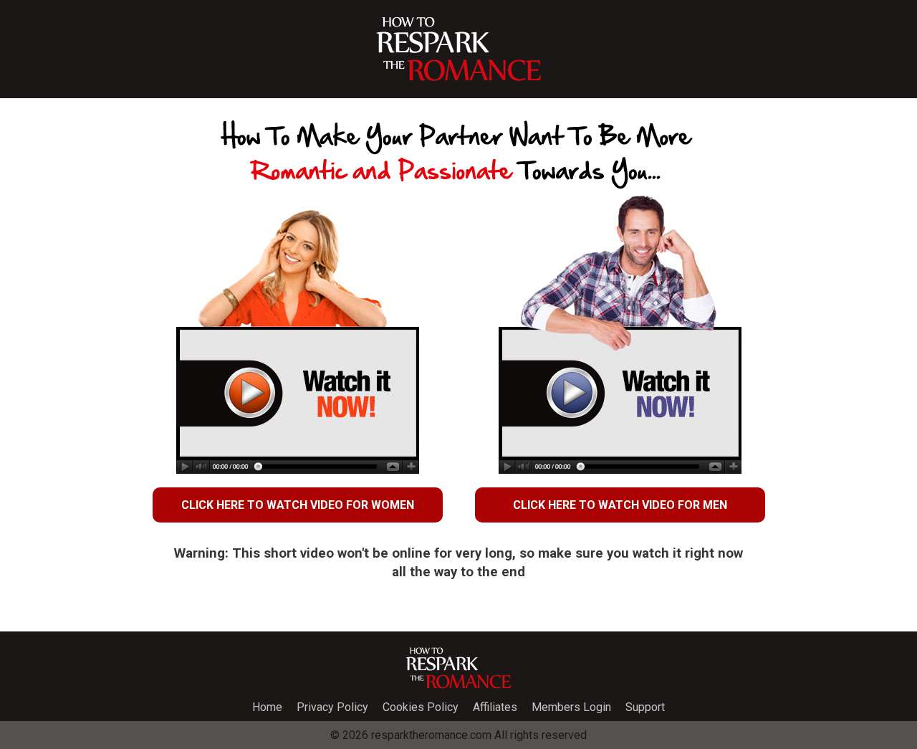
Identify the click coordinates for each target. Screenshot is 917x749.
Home (267, 707)
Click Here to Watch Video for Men (620, 505)
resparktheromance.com (431, 735)
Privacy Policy (332, 707)
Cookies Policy (420, 707)
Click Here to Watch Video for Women (297, 505)
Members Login (571, 707)
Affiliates (495, 707)
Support (645, 707)
